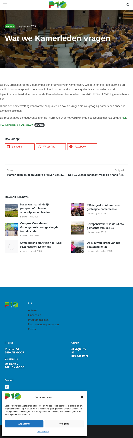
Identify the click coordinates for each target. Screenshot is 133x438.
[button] (82, 397)
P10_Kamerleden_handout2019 (16, 125)
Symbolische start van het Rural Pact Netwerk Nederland (41, 244)
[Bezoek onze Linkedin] (7, 387)
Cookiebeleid (43, 431)
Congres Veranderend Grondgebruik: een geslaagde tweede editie (39, 227)
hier (124, 117)
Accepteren (24, 423)
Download (39, 125)
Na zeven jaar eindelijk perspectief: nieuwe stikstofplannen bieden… (36, 208)
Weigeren (64, 423)
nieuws (23, 216)
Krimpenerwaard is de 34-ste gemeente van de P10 (105, 225)
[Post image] (11, 210)
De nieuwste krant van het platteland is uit (103, 244)
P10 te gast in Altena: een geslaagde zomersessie (103, 207)
